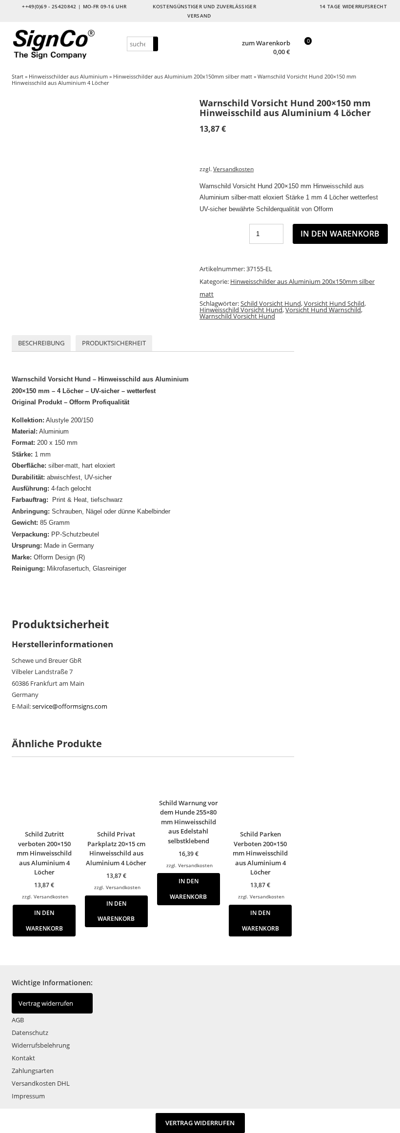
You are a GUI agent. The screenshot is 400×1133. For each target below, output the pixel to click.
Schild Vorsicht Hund (270, 303)
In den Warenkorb (340, 233)
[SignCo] (68, 44)
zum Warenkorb (266, 43)
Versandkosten (233, 169)
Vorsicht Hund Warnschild (323, 309)
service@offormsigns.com (69, 706)
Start (17, 76)
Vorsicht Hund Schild (334, 303)
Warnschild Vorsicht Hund (237, 316)
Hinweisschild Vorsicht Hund (241, 309)
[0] (303, 52)
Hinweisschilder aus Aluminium (68, 76)
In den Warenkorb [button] (44, 920)
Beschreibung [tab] (41, 342)
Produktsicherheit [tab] (114, 342)
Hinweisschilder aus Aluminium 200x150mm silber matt (182, 76)
